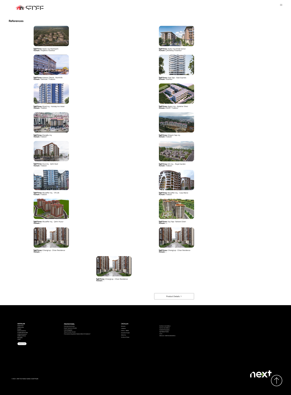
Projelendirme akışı (22, 332)
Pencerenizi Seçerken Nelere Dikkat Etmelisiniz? (77, 334)
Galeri (19, 339)
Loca (160, 333)
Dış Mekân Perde (164, 331)
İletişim (19, 329)
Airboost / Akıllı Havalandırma (167, 335)
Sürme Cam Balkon (164, 327)
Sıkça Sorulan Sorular (70, 332)
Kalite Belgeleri (68, 330)
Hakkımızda (20, 327)
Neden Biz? (20, 325)
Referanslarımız (21, 330)
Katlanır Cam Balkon (165, 326)
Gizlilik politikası (21, 335)
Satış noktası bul (22, 334)
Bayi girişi (19, 337)
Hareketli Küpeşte (164, 329)
